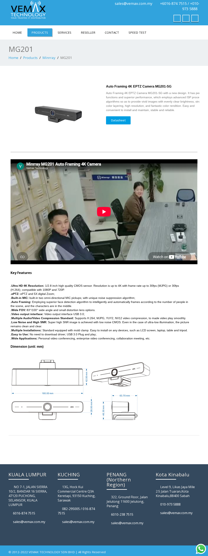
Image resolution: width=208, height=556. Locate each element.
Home (17, 32)
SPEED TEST (137, 32)
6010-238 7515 (122, 514)
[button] (118, 120)
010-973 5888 (170, 504)
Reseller (88, 32)
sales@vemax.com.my (133, 3)
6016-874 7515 (24, 513)
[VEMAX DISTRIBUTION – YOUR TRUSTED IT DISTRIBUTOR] (55, 11)
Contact (112, 32)
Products (39, 32)
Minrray (48, 57)
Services (64, 32)
